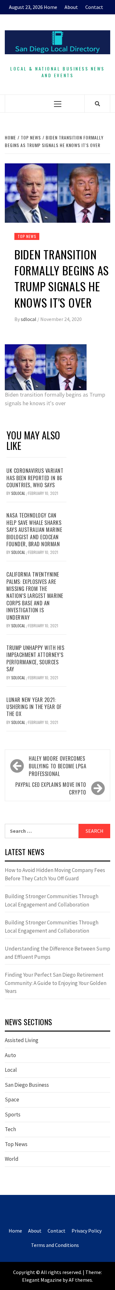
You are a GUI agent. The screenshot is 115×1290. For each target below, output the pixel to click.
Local (11, 1069)
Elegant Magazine (42, 1280)
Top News (27, 236)
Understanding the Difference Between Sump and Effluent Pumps (57, 952)
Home (50, 7)
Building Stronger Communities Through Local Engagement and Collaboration (51, 900)
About (71, 7)
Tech (10, 1129)
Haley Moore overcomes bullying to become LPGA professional (58, 766)
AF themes (80, 1280)
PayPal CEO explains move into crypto (50, 788)
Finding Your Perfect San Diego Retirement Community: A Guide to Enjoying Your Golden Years (55, 983)
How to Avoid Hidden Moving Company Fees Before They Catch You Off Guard (55, 874)
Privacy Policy (87, 1230)
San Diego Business (27, 1084)
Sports (12, 1114)
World (12, 1158)
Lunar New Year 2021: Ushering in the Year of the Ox (34, 707)
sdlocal (29, 319)
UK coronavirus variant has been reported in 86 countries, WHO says (34, 478)
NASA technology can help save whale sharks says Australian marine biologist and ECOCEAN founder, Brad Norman (34, 529)
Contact (94, 7)
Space (12, 1099)
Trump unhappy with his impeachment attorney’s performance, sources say (35, 658)
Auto (10, 1055)
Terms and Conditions (55, 1245)
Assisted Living (21, 1040)
